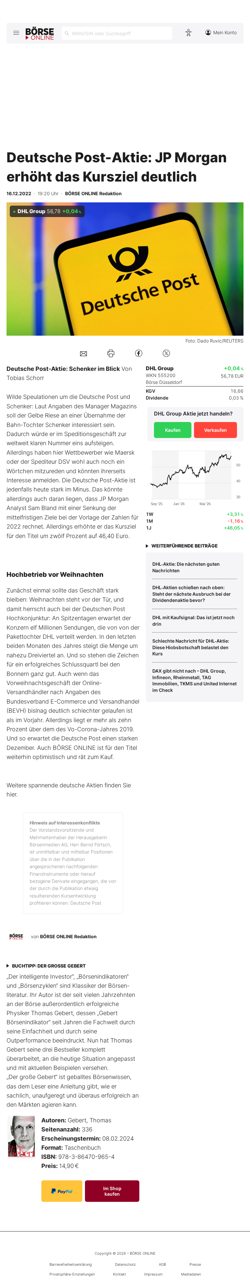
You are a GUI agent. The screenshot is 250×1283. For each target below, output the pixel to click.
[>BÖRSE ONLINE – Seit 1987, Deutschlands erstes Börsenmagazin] (40, 33)
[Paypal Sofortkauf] (61, 1191)
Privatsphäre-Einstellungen (72, 1274)
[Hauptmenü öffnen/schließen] (16, 32)
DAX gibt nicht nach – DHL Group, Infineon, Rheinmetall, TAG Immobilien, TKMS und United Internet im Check (194, 680)
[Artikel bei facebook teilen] (138, 353)
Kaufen (173, 430)
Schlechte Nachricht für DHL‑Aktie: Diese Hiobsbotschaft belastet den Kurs (190, 647)
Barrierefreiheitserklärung (70, 1264)
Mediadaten (191, 1274)
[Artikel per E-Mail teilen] (83, 353)
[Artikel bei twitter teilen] (166, 353)
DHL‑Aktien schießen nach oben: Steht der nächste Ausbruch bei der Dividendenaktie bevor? (191, 594)
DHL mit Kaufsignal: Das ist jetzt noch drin (193, 621)
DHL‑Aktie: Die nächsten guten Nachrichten (186, 567)
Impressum (153, 1274)
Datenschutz (125, 1264)
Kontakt (119, 1274)
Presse (195, 1264)
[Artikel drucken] (111, 353)
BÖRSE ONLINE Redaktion (68, 936)
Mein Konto (225, 32)
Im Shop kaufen (112, 1191)
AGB (162, 1264)
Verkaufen (215, 430)
